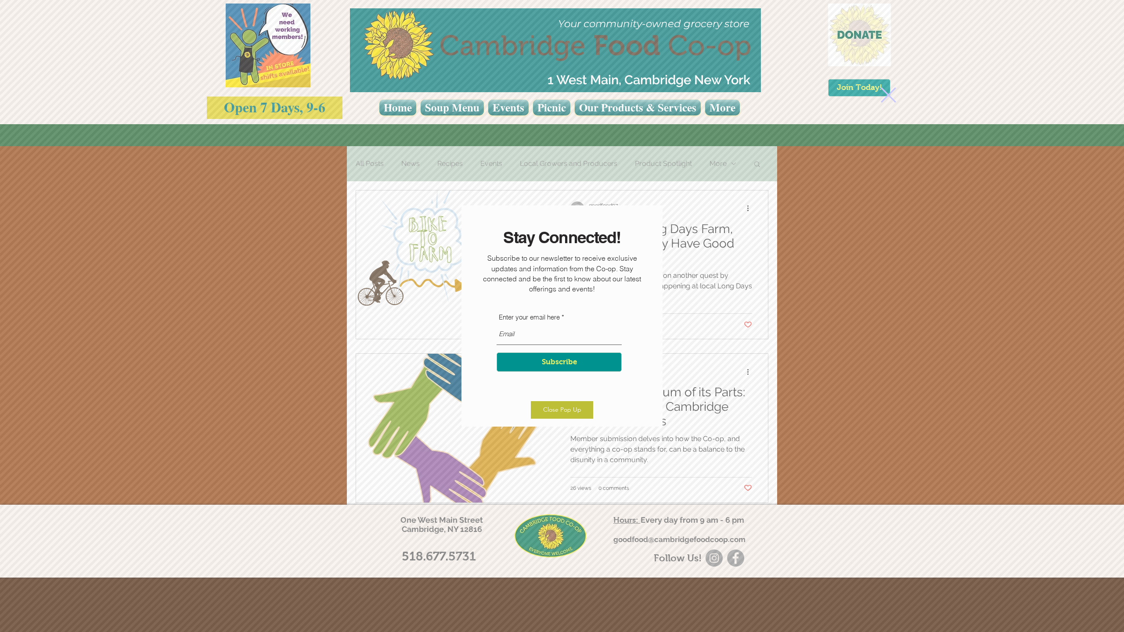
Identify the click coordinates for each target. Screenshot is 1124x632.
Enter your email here (529, 317)
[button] (888, 95)
